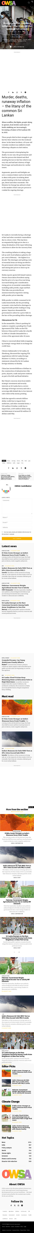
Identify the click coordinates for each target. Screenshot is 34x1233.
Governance (6, 34)
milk (14, 463)
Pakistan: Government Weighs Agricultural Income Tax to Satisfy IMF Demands (15, 588)
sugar (18, 463)
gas (29, 460)
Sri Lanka (19, 36)
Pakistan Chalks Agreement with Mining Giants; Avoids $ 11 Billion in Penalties (8, 477)
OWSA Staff (17, 877)
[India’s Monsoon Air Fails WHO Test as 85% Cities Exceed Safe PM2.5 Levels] (17, 739)
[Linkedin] (13, 92)
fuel (26, 460)
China (8, 460)
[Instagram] (18, 1205)
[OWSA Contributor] (11, 47)
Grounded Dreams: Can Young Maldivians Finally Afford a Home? (13, 662)
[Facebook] (9, 92)
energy (13, 460)
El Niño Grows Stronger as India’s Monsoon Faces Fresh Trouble (17, 834)
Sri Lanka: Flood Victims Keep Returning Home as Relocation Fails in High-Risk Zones (17, 680)
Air (3, 565)
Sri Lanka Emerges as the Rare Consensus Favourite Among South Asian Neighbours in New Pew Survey (17, 938)
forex (18, 460)
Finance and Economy (18, 34)
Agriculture (5, 550)
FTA (22, 460)
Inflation (28, 34)
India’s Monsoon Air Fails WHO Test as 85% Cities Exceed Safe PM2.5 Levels (17, 570)
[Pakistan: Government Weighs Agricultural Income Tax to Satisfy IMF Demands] (17, 889)
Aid (3, 675)
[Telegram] (25, 92)
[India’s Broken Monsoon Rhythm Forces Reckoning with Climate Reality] (6, 1128)
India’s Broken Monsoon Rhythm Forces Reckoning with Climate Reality (21, 1127)
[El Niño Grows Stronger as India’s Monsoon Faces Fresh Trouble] (17, 707)
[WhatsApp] (17, 92)
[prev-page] (14, 952)
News (13, 36)
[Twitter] (21, 92)
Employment (5, 658)
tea (22, 463)
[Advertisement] (17, 71)
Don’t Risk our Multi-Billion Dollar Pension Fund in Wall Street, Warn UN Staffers (25, 477)
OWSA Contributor (19, 46)
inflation (9, 463)
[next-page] (19, 952)
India (3, 463)
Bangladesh (5, 600)
